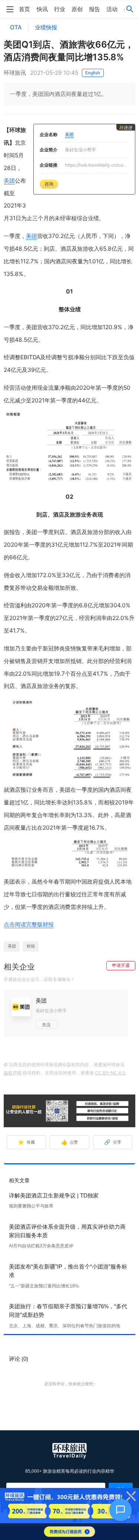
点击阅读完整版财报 (29, 924)
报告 (94, 9)
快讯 (42, 9)
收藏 (26, 1142)
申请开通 (121, 965)
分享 (112, 1142)
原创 (77, 9)
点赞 (69, 1142)
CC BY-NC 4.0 (110, 1073)
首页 (24, 9)
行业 (59, 9)
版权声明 (12, 1073)
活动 (112, 9)
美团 (9, 180)
